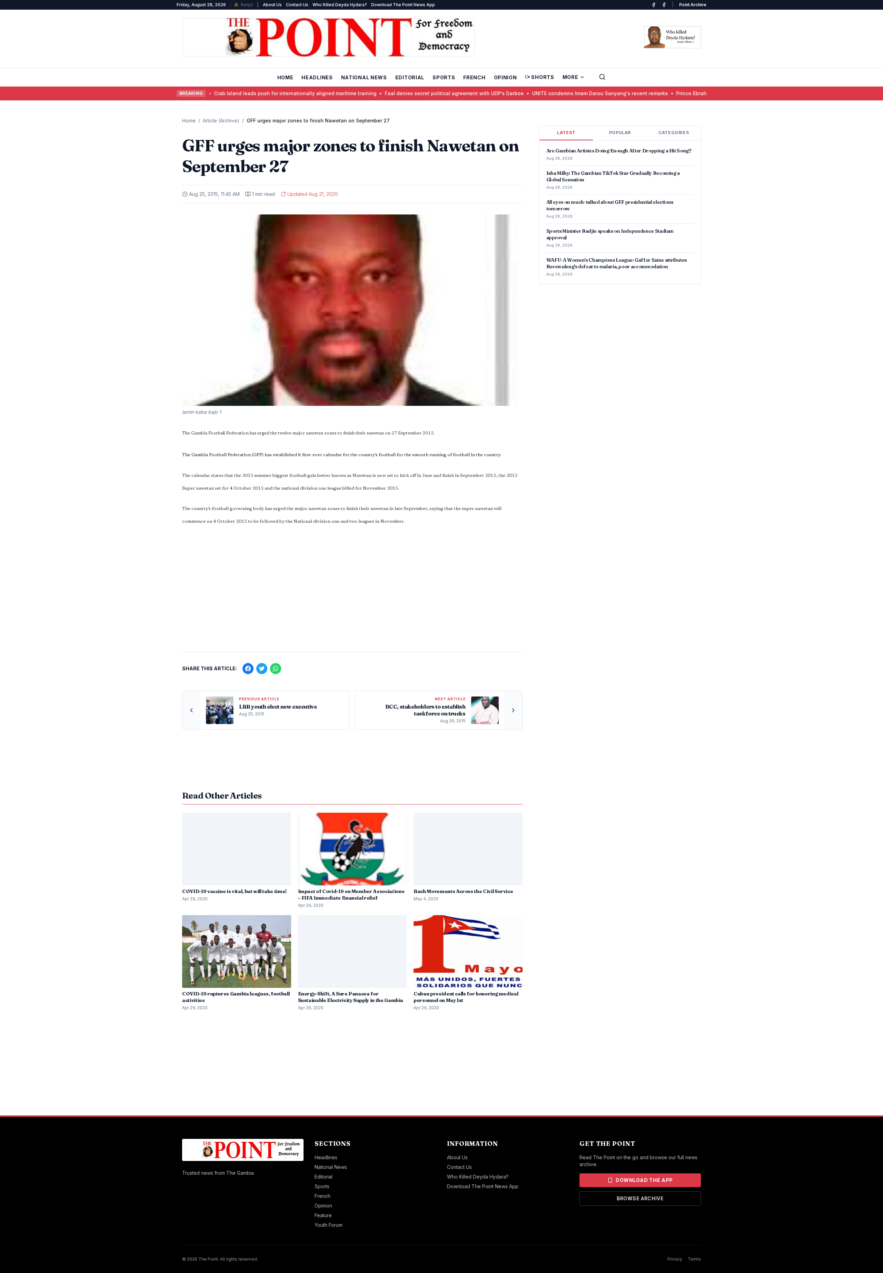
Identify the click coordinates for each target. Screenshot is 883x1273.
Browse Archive (640, 1198)
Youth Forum (329, 1225)
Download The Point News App (403, 4)
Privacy (674, 1259)
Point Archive (692, 4)
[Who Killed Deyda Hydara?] (672, 37)
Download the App (644, 1180)
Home (285, 77)
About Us (272, 4)
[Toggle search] (602, 77)
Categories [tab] (673, 132)
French (474, 77)
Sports (444, 77)
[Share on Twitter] (261, 668)
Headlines (317, 77)
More (570, 77)
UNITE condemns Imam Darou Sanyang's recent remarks (557, 93)
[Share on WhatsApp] (275, 668)
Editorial (409, 77)
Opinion (505, 77)
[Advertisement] (352, 592)
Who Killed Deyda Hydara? (339, 4)
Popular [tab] (620, 132)
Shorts (542, 77)
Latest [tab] (566, 132)
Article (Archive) (221, 120)
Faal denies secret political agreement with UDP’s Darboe (411, 93)
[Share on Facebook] (248, 668)
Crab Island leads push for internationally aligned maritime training (252, 93)
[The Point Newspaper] (664, 4)
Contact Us (297, 4)
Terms (694, 1259)
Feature (323, 1215)
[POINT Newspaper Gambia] (653, 4)
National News (364, 77)
